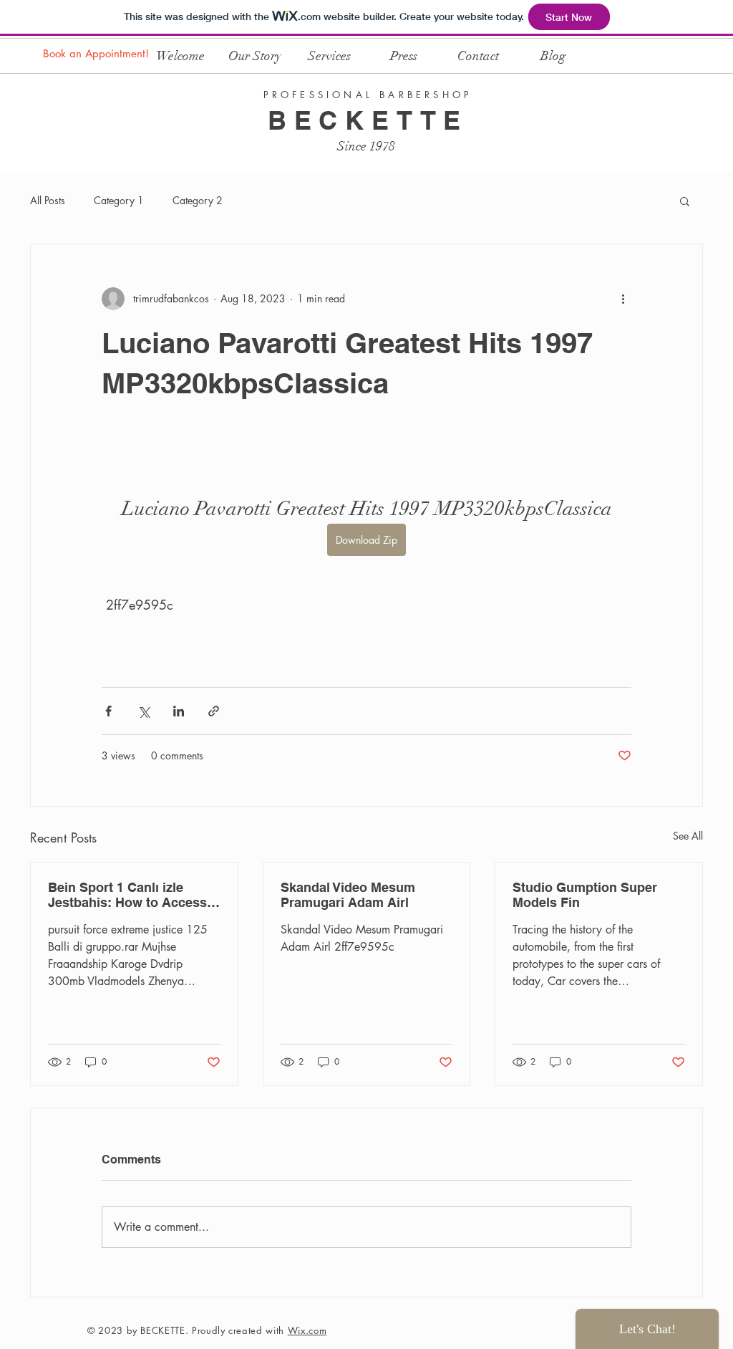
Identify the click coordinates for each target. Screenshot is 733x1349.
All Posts (47, 200)
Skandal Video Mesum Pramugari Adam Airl (348, 895)
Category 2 (198, 200)
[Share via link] (213, 711)
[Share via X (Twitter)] (143, 711)
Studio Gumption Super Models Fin (585, 895)
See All (688, 835)
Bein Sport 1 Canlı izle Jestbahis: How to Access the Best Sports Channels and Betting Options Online (131, 895)
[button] (684, 200)
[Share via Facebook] (108, 711)
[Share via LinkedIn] (178, 711)
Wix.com (307, 1330)
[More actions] (622, 298)
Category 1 (119, 200)
